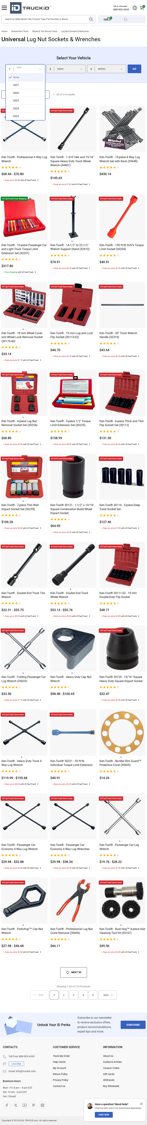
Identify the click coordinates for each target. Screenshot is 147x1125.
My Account (59, 1068)
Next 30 (76, 972)
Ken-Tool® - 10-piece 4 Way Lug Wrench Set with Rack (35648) (119, 159)
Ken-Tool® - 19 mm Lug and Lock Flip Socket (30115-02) (71, 335)
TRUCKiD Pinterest (33, 1105)
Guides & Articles (112, 1061)
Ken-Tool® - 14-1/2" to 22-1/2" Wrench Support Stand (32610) (70, 247)
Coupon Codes (111, 1068)
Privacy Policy (60, 1080)
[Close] (141, 1104)
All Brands (108, 1080)
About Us (108, 1056)
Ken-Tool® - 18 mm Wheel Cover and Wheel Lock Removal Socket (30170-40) (22, 337)
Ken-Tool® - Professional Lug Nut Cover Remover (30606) (71, 931)
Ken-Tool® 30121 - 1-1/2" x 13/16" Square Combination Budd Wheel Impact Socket (72, 509)
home (4, 31)
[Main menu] (4, 8)
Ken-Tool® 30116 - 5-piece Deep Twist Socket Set (119, 507)
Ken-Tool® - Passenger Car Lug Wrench (119, 847)
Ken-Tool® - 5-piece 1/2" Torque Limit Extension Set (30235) (70, 423)
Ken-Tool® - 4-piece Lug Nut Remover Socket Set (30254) (19, 423)
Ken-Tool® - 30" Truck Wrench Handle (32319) (118, 335)
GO (134, 68)
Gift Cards (108, 1074)
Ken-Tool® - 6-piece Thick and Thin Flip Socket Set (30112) (121, 423)
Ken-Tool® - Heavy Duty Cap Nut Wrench (70, 679)
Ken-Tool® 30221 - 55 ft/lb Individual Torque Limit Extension (71, 763)
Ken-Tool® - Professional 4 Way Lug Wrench (24, 159)
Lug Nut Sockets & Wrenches (75, 31)
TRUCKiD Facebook (6, 1105)
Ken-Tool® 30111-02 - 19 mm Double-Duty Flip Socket (118, 595)
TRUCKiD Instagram (42, 1105)
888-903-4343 (121, 9)
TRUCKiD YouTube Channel (24, 1105)
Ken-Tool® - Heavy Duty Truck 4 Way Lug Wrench (21, 763)
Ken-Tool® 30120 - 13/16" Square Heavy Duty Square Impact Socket (121, 679)
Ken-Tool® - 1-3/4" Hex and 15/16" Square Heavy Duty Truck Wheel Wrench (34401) (72, 161)
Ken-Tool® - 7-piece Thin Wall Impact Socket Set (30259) (20, 507)
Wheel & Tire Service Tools (44, 31)
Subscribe (133, 1024)
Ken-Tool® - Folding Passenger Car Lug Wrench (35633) (23, 679)
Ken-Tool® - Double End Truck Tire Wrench (23, 595)
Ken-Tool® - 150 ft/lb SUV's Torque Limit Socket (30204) (121, 247)
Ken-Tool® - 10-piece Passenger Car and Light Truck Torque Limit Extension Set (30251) (24, 249)
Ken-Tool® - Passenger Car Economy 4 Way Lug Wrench (19, 847)
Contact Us (59, 1086)
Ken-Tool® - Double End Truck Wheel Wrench (69, 595)
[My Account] (134, 8)
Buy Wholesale (111, 1086)
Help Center (59, 1061)
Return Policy (60, 1074)
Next (106, 995)
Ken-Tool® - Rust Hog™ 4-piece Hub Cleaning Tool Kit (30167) (122, 931)
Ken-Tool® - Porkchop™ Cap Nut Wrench (22, 931)
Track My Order (61, 1056)
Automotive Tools (19, 31)
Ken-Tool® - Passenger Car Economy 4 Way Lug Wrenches (69, 847)
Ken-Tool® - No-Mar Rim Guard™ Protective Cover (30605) (120, 763)
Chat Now (103, 1115)
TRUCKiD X (15, 1105)
